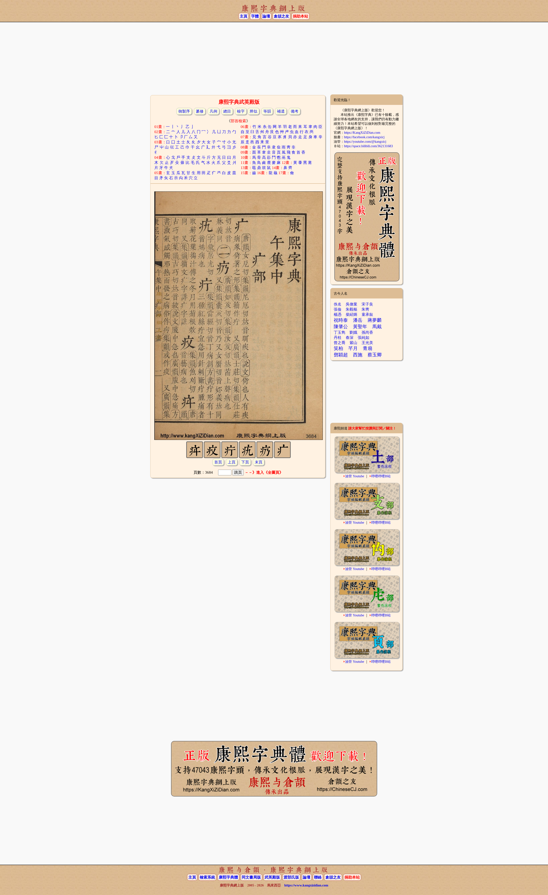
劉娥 (353, 332)
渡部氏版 (291, 877)
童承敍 (367, 314)
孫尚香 (367, 332)
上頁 (231, 462)
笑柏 (338, 348)
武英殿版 (272, 877)
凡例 (213, 111)
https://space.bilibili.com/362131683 (368, 146)
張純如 (363, 337)
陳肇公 (341, 326)
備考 (294, 111)
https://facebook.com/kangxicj (364, 137)
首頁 (218, 462)
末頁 (258, 462)
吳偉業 (351, 304)
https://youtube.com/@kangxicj (365, 141)
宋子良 (367, 304)
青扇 (367, 348)
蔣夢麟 (375, 320)
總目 (227, 111)
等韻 (267, 111)
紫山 (353, 343)
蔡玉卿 (375, 354)
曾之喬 (339, 343)
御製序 (184, 111)
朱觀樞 (351, 309)
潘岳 (357, 320)
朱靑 (365, 309)
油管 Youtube (354, 476)
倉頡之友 (281, 16)
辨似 (253, 111)
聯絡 (318, 877)
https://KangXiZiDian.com (362, 132)
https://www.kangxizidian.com (306, 885)
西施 (357, 354)
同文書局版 (251, 877)
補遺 (281, 111)
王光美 (367, 343)
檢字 (241, 111)
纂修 (200, 111)
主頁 (243, 16)
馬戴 (377, 326)
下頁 (245, 462)
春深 (349, 337)
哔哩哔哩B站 (381, 476)
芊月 (353, 348)
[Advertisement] (274, 60)
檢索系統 (207, 877)
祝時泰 (341, 320)
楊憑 (337, 314)
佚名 (337, 304)
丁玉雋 (339, 332)
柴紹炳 (351, 314)
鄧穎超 (341, 354)
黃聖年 (360, 326)
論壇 (266, 16)
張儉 (337, 309)
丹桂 (337, 337)
